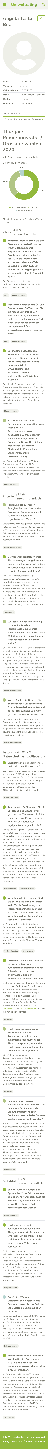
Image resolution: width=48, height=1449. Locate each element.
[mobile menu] (4, 4)
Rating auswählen (11, 113)
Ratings (6, 1441)
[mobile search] (43, 4)
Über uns (28, 1441)
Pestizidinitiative (28, 1008)
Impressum (39, 1441)
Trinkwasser (8, 1008)
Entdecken (17, 1441)
